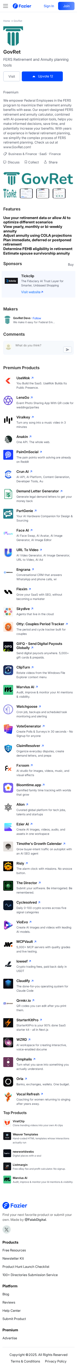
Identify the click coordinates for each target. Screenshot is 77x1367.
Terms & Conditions (25, 1361)
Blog (5, 1294)
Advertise (9, 1338)
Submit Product (14, 1319)
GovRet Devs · (23, 318)
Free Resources (14, 1250)
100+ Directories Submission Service (30, 1275)
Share (52, 162)
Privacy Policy (56, 1361)
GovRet (18, 20)
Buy (71, 264)
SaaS (43, 154)
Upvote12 (45, 76)
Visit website (30, 292)
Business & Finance (22, 154)
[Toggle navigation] (7, 6)
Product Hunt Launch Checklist (25, 1267)
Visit (11, 76)
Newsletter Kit (13, 1258)
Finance (55, 154)
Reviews (8, 1302)
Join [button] (66, 6)
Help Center (11, 1310)
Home (6, 20)
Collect (33, 162)
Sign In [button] (49, 6)
